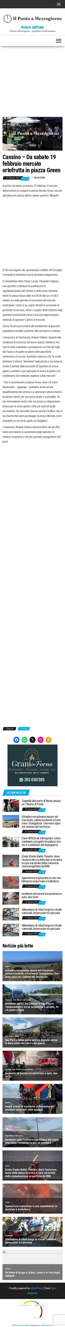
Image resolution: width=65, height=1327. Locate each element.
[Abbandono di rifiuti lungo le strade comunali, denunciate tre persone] (10, 913)
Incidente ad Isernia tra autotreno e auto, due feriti (42, 895)
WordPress (36, 1288)
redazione (39, 177)
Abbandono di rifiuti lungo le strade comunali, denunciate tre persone (42, 911)
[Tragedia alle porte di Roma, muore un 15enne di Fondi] (10, 805)
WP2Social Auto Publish (21, 1325)
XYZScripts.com (47, 1325)
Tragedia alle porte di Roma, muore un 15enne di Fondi (41, 802)
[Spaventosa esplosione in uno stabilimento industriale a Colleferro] (10, 882)
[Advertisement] (32, 80)
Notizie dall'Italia (32, 27)
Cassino (24, 729)
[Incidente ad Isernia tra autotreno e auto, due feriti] (10, 898)
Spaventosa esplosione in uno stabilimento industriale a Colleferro (41, 879)
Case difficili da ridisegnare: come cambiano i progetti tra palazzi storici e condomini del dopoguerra (41, 841)
